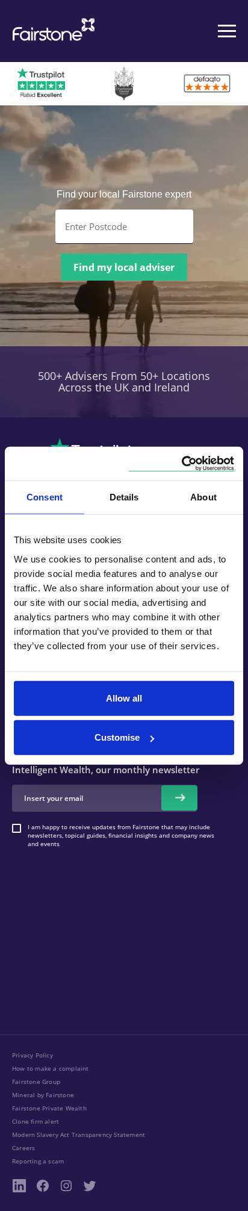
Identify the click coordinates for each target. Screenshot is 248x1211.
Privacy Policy (32, 1055)
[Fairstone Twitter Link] (89, 1185)
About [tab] (203, 497)
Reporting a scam (38, 1161)
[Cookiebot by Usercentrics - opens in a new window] (181, 463)
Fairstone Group (36, 1081)
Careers (23, 1148)
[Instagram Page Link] (66, 1185)
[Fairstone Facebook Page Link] (43, 1185)
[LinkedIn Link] (19, 1185)
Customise (117, 737)
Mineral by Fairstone (43, 1095)
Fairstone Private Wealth (49, 1108)
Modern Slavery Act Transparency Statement (78, 1134)
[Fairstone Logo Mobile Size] (51, 31)
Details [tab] (124, 497)
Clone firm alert (35, 1121)
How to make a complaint (50, 1068)
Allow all (124, 698)
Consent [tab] (44, 497)
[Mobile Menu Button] (227, 31)
